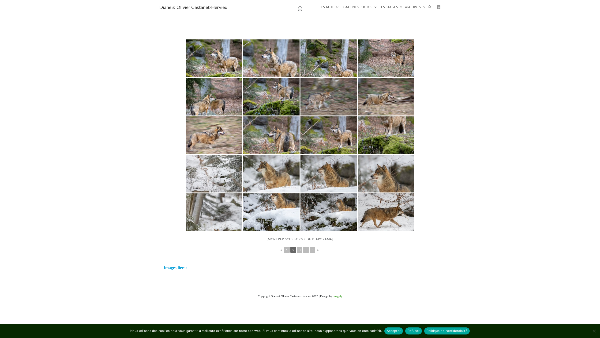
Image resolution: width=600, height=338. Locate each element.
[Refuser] (594, 331)
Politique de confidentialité (447, 331)
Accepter (394, 331)
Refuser (414, 331)
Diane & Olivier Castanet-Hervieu (193, 7)
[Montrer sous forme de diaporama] (300, 239)
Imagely (337, 296)
